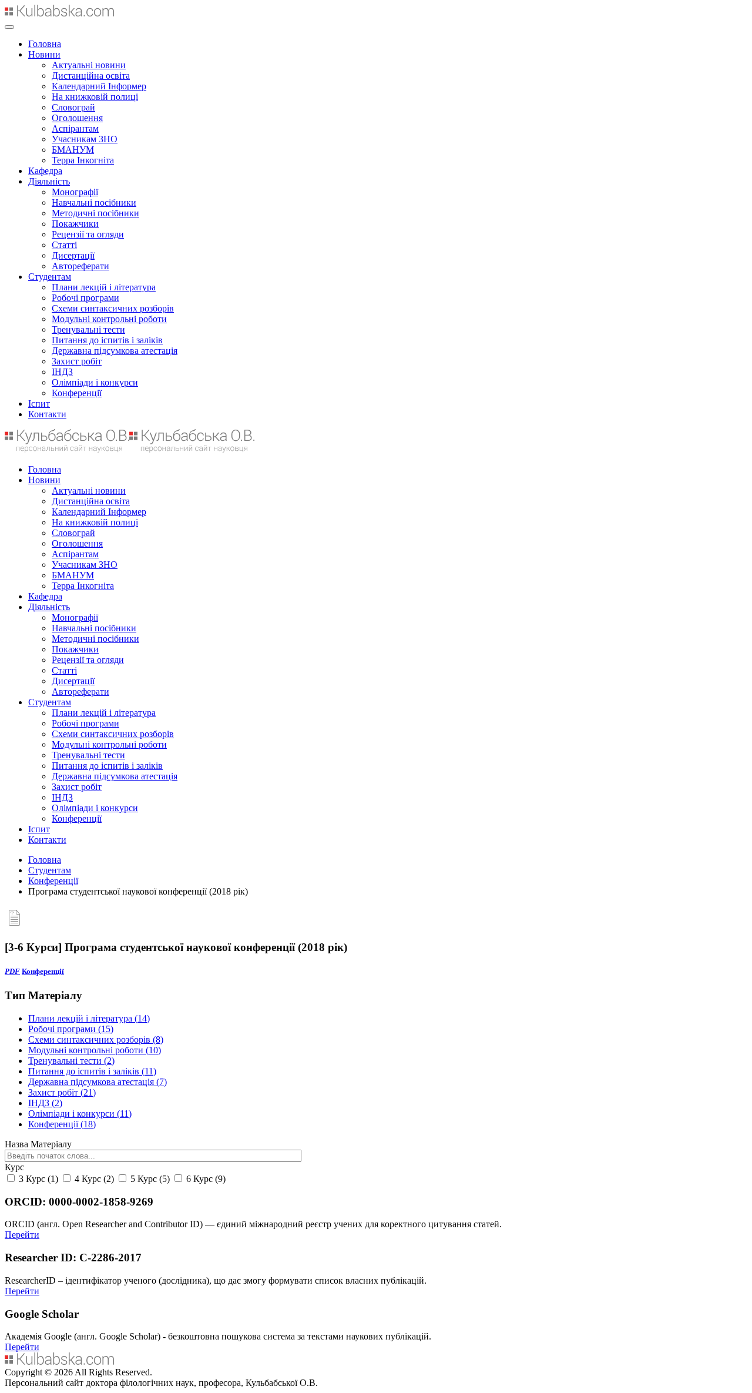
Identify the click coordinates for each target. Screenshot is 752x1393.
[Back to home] (59, 13)
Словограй (73, 107)
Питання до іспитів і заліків (107, 340)
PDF (12, 971)
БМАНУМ (73, 150)
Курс (14, 1167)
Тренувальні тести (88, 329)
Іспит (39, 403)
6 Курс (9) (205, 1179)
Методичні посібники (95, 213)
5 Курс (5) (149, 1179)
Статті (64, 245)
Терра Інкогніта (83, 160)
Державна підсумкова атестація (114, 351)
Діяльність (49, 181)
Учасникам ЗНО (85, 139)
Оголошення (77, 118)
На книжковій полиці (95, 97)
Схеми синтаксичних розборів (113, 308)
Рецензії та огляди (88, 234)
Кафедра (45, 171)
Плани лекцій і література (104, 287)
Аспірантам (75, 128)
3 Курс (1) (37, 1179)
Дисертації (73, 255)
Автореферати (80, 266)
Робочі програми (85, 298)
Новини (44, 54)
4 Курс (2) (93, 1179)
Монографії (75, 192)
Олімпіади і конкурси (95, 382)
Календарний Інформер (99, 86)
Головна (44, 44)
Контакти (47, 414)
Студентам (49, 277)
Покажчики (75, 224)
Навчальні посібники (94, 202)
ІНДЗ (62, 372)
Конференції (77, 393)
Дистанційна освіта (91, 76)
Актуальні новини (89, 65)
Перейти (22, 1235)
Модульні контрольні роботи (109, 319)
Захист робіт (77, 361)
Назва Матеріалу (38, 1144)
